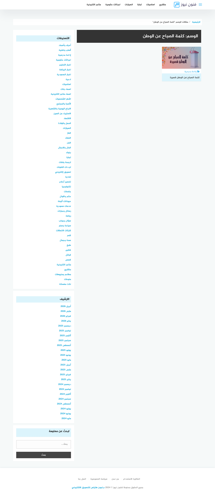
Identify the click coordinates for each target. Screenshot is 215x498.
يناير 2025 (66, 379)
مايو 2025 (66, 360)
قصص (68, 260)
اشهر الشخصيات (63, 99)
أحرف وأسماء (65, 45)
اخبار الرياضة (65, 70)
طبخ (69, 245)
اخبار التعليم (65, 65)
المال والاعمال (64, 148)
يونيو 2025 (65, 355)
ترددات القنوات (64, 167)
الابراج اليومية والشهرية (59, 109)
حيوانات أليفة (64, 201)
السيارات (129, 4)
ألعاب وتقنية (65, 50)
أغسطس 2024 (64, 404)
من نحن (115, 479)
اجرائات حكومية (112, 4)
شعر (69, 235)
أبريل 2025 (65, 365)
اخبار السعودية (64, 74)
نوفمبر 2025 (65, 331)
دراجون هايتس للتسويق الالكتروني (88, 487)
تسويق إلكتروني (63, 172)
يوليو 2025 (66, 350)
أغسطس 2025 (64, 345)
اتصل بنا (82, 479)
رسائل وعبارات (64, 211)
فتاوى (68, 250)
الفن (69, 143)
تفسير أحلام (65, 182)
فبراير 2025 (65, 374)
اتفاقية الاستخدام (131, 479)
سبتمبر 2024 (65, 399)
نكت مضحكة (65, 284)
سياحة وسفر (65, 226)
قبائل (68, 255)
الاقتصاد (67, 118)
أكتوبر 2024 (65, 394)
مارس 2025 (65, 370)
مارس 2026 (66, 311)
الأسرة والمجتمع (64, 104)
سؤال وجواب (65, 221)
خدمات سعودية (63, 206)
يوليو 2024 (66, 409)
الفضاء (68, 138)
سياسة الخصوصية (98, 479)
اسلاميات (150, 4)
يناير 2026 (66, 321)
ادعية (68, 79)
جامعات (67, 191)
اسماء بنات (66, 89)
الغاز (69, 133)
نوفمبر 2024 (65, 389)
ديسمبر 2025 (64, 326)
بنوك (68, 152)
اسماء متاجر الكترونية (61, 94)
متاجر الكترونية (94, 4)
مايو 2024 (66, 418)
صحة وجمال (65, 240)
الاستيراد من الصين (62, 113)
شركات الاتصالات (63, 230)
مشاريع (162, 4)
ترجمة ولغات (65, 162)
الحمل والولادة (64, 123)
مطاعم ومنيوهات (63, 274)
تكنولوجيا (66, 187)
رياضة (68, 216)
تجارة (139, 4)
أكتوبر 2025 (65, 335)
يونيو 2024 (65, 413)
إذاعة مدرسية (64, 55)
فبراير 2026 (65, 316)
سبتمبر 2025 (65, 340)
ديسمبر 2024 (64, 384)
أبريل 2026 (66, 306)
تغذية (68, 177)
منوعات (67, 279)
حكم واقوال (65, 196)
